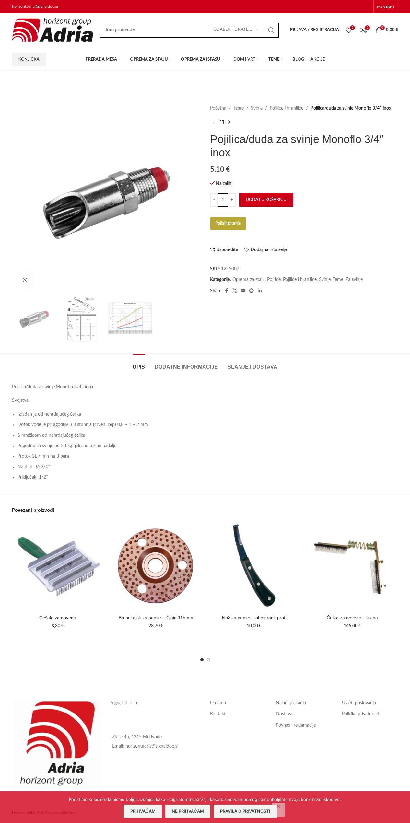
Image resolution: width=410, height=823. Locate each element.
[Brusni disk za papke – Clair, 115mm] (156, 566)
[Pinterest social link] (251, 291)
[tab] (139, 364)
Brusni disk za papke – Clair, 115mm (156, 617)
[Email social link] (243, 291)
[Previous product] (214, 122)
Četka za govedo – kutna (352, 617)
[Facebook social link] (226, 291)
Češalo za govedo (57, 617)
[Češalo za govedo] (58, 566)
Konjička (29, 59)
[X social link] (234, 291)
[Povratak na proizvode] (222, 122)
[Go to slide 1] (202, 659)
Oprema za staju (248, 279)
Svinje (257, 108)
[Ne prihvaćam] (278, 810)
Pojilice (274, 279)
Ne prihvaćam (188, 811)
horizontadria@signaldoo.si (35, 6)
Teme (238, 108)
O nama (218, 703)
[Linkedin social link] (260, 291)
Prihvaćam (143, 811)
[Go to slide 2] (208, 659)
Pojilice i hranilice (286, 108)
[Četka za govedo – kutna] (352, 566)
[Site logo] (52, 30)
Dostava (284, 714)
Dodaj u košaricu (266, 200)
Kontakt (218, 714)
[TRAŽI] (271, 30)
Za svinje (354, 279)
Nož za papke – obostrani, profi (254, 617)
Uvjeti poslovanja (359, 703)
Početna (218, 108)
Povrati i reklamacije (296, 725)
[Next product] (229, 122)
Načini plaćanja (291, 703)
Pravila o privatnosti (245, 811)
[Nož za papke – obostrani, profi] (254, 566)
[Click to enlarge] (25, 280)
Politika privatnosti (360, 714)
